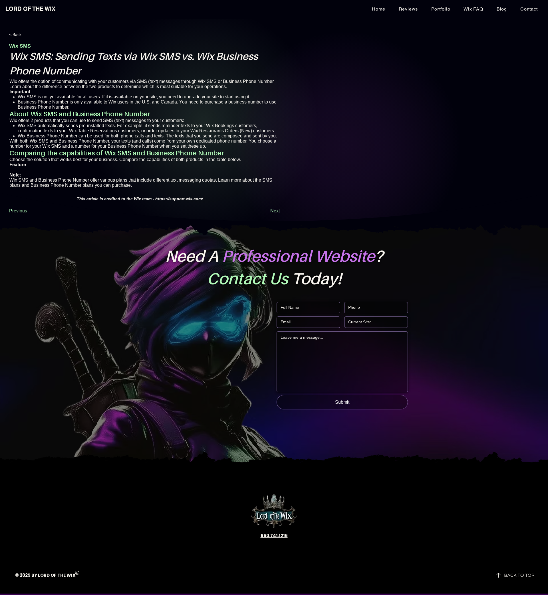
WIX (71, 575)
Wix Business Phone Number (47, 135)
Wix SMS (27, 125)
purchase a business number (234, 101)
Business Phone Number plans (62, 185)
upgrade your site (201, 96)
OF (54, 575)
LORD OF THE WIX (30, 8)
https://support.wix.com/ (179, 198)
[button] (529, 9)
